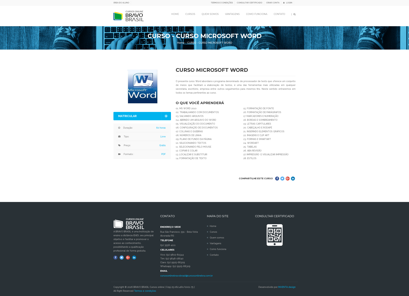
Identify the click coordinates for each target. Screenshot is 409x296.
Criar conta (272, 3)
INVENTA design (287, 287)
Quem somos (217, 237)
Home (175, 14)
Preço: (127, 145)
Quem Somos (210, 14)
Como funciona (256, 14)
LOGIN (289, 3)
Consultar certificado (249, 3)
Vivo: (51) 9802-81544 (172, 254)
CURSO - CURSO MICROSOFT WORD (209, 42)
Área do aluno (121, 3)
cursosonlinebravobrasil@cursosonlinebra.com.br (186, 275)
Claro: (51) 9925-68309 (172, 262)
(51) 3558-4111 (168, 245)
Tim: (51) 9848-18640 (171, 258)
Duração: (128, 127)
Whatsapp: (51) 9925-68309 (175, 266)
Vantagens (232, 14)
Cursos (190, 14)
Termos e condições (222, 3)
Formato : (129, 154)
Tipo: (126, 136)
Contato (279, 14)
